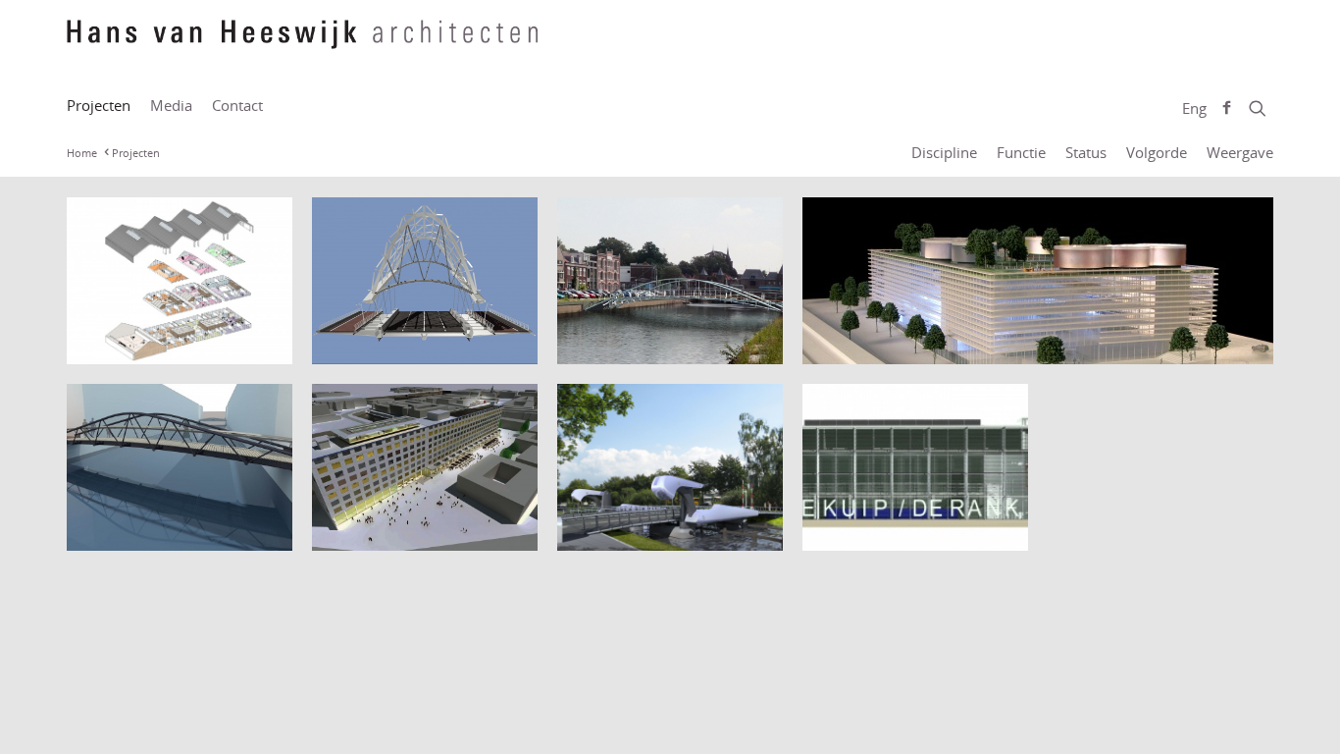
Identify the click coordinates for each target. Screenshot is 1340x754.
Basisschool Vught (145, 343)
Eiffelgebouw (371, 529)
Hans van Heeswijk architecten (302, 44)
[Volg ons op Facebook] (1227, 108)
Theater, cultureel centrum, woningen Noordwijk (886, 510)
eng (1194, 108)
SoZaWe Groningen (885, 343)
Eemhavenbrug (625, 343)
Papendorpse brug (392, 343)
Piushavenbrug (624, 529)
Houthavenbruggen (151, 529)
